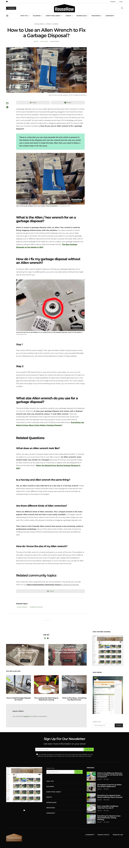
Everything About (53, 15)
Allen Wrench (22, 607)
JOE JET (36, 41)
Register (113, 1)
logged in (27, 716)
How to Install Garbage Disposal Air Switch (18, 699)
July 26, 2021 (28, 656)
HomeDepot (54, 206)
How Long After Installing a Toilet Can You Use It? (107, 807)
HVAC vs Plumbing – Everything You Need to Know (74, 699)
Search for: (97, 721)
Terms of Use (118, 834)
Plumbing (55, 24)
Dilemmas (36, 15)
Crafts (68, 15)
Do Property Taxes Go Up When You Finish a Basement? (109, 785)
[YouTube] (7, 1)
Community (110, 15)
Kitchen (48, 24)
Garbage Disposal (37, 607)
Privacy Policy (103, 834)
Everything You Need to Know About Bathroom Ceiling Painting (109, 818)
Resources (96, 15)
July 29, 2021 (44, 41)
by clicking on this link (53, 585)
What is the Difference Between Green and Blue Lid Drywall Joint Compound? (110, 775)
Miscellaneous (39, 24)
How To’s (24, 15)
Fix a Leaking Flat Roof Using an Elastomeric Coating (46, 699)
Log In (121, 1)
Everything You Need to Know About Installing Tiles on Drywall (109, 796)
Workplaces (81, 15)
